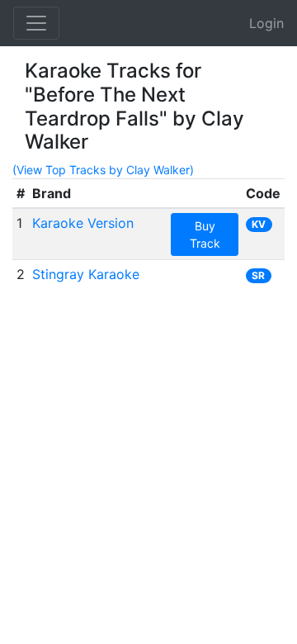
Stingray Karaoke (85, 274)
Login (266, 23)
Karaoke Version (83, 223)
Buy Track (205, 234)
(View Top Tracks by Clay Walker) (103, 170)
